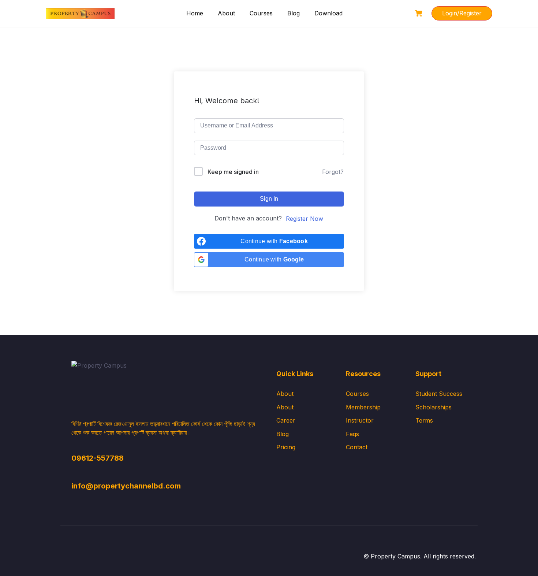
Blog (293, 13)
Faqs (352, 434)
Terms (424, 420)
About (226, 13)
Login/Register (462, 13)
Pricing (285, 447)
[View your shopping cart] (419, 13)
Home (194, 13)
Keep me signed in (233, 171)
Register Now (304, 218)
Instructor (360, 420)
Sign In (269, 199)
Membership (363, 407)
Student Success (438, 393)
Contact (356, 447)
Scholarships (433, 407)
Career (285, 420)
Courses (261, 13)
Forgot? (333, 171)
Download (328, 13)
